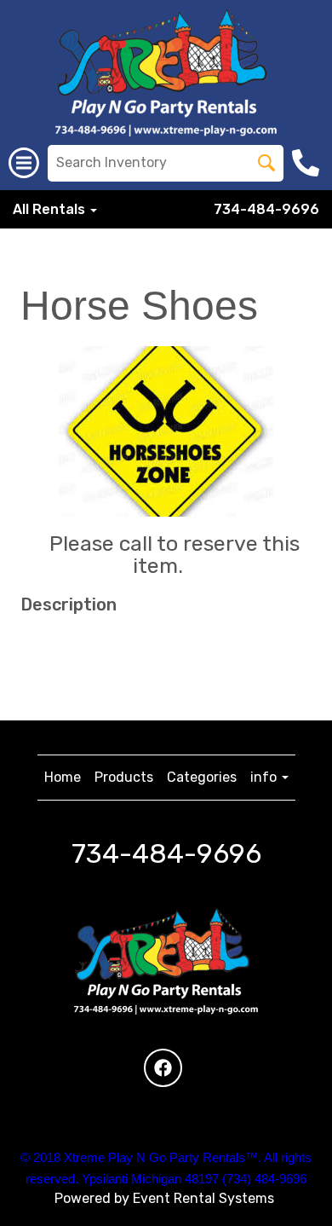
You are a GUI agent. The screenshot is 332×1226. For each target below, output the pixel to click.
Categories (202, 777)
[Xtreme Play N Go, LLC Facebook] (163, 1068)
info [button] (265, 777)
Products (123, 777)
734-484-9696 (266, 209)
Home (62, 777)
